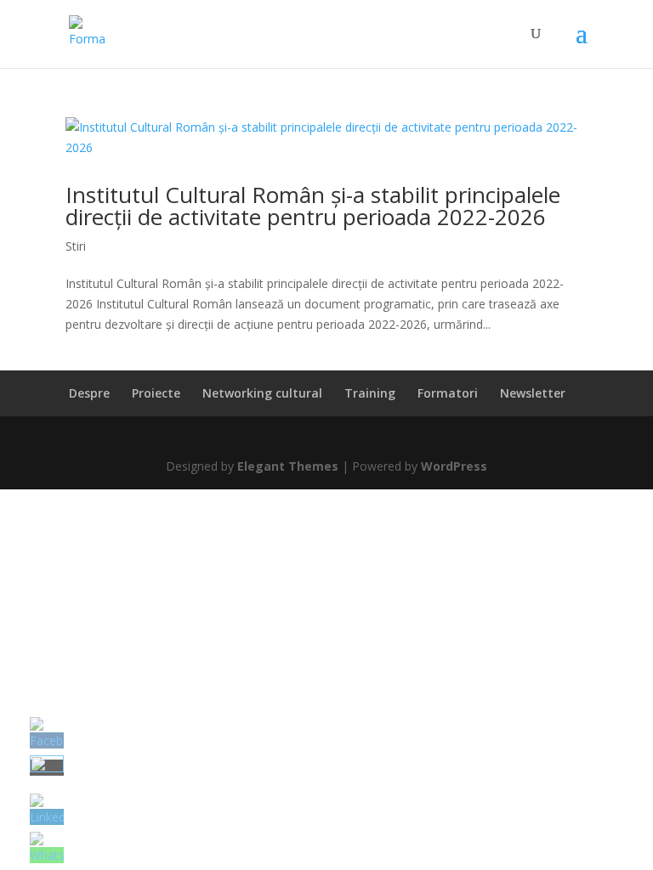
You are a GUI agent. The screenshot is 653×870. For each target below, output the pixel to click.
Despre (89, 393)
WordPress (454, 466)
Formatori (447, 393)
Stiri (75, 246)
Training (369, 393)
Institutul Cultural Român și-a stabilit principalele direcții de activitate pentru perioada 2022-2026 (312, 205)
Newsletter (532, 393)
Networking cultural (262, 393)
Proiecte (156, 393)
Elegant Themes (287, 466)
